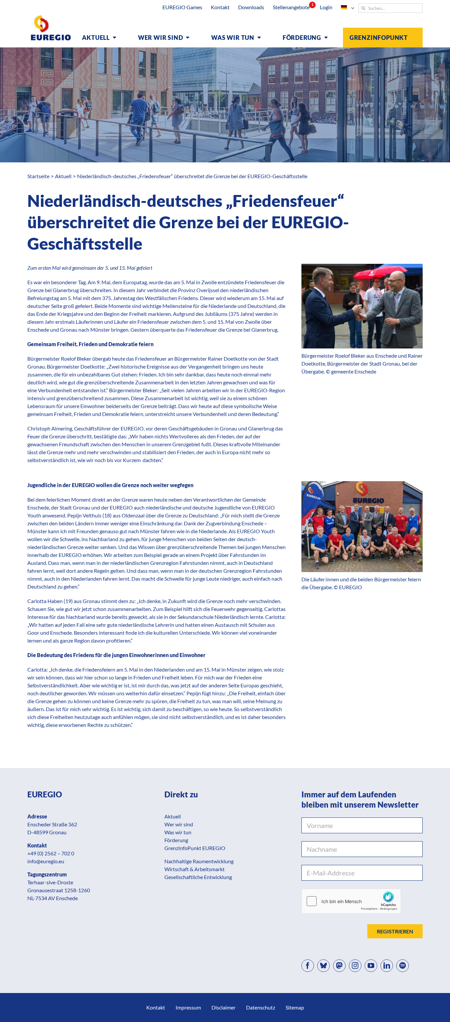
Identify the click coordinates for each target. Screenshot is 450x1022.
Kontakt (155, 1007)
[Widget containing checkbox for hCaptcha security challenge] (351, 901)
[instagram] (355, 965)
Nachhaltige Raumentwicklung (199, 861)
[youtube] (371, 965)
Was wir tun (177, 832)
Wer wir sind (178, 824)
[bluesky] (323, 965)
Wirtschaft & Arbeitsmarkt (194, 869)
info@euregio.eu (45, 861)
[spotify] (402, 965)
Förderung (176, 840)
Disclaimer (223, 1007)
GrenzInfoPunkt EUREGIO (194, 848)
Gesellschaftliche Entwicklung (198, 877)
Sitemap (295, 1007)
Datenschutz (260, 1007)
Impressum (188, 1007)
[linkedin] (386, 965)
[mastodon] (339, 965)
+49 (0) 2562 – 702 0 (50, 853)
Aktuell (172, 816)
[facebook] (307, 965)
